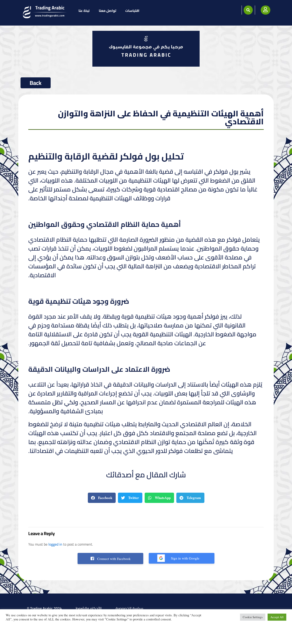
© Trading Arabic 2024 (44, 608)
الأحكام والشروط (89, 608)
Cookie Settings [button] (253, 617)
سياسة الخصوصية (129, 608)
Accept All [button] (277, 617)
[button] (248, 10)
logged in (55, 544)
